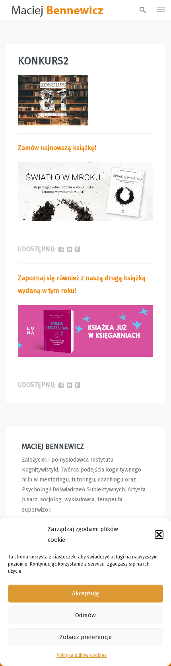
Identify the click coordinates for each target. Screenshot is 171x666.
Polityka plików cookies (81, 655)
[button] (159, 535)
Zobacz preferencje (86, 637)
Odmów (85, 615)
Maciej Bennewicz (53, 446)
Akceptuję (85, 593)
